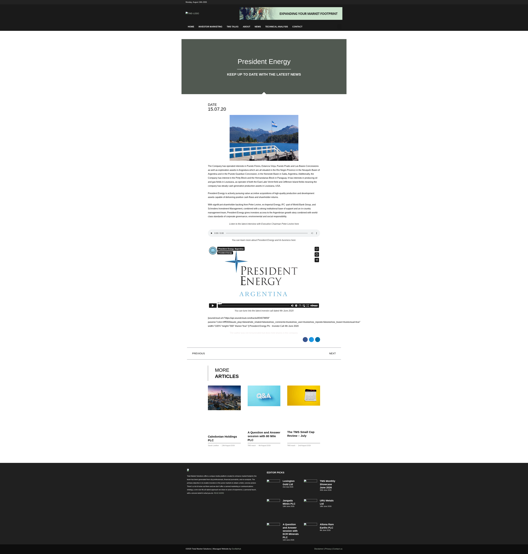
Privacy (328, 549)
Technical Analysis (276, 26)
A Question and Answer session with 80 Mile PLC (264, 436)
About (246, 26)
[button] (339, 26)
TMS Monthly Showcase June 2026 (327, 484)
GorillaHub (236, 549)
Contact (297, 26)
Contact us (337, 549)
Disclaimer (318, 549)
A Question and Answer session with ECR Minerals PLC (291, 531)
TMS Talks (232, 26)
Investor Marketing (210, 26)
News (258, 26)
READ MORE (219, 493)
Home (191, 26)
